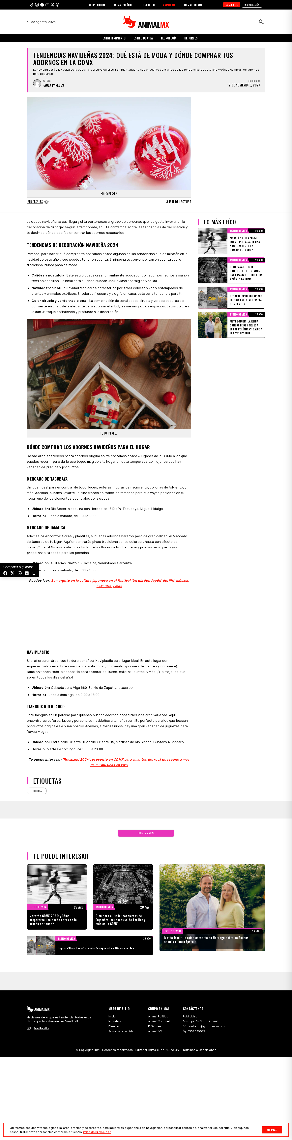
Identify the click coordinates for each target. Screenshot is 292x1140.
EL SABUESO (148, 5)
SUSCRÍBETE (232, 4)
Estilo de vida (143, 38)
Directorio (115, 1026)
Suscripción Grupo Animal (200, 1021)
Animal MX (155, 1031)
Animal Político (158, 1016)
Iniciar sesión (252, 4)
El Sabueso (155, 1026)
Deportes (191, 38)
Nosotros (115, 1021)
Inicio (112, 1016)
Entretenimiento (114, 38)
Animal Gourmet (159, 1021)
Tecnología (168, 38)
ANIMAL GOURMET (194, 5)
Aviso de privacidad (121, 1031)
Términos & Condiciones (199, 1050)
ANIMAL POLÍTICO (123, 5)
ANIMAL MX (169, 5)
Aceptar (272, 1130)
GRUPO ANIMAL (96, 5)
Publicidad (190, 1016)
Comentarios (146, 833)
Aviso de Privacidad (97, 1132)
